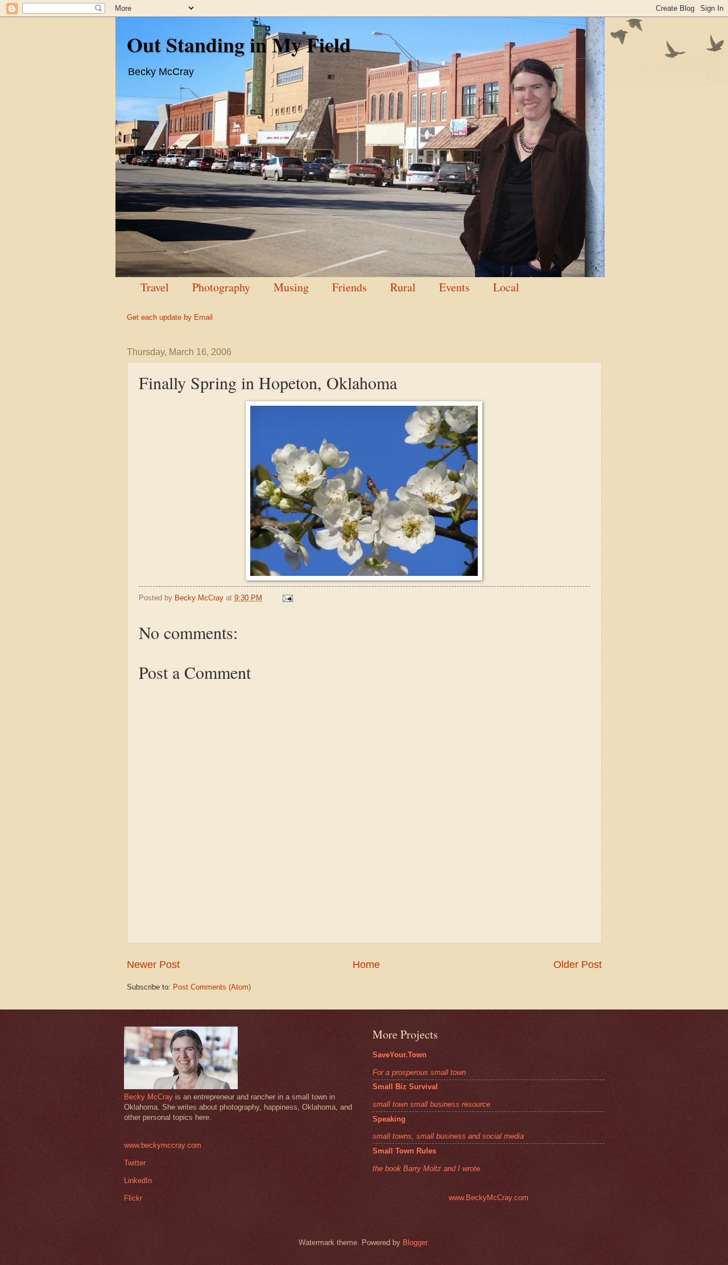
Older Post (577, 964)
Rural (403, 287)
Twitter (135, 1163)
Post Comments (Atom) (212, 987)
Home (366, 964)
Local (506, 287)
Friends (349, 287)
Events (454, 287)
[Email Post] (287, 598)
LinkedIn (138, 1180)
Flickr (133, 1198)
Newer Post (153, 964)
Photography (221, 287)
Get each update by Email (170, 317)
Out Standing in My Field (239, 44)
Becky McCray (148, 1097)
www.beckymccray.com (162, 1145)
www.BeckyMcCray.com (488, 1197)
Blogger (415, 1242)
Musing (291, 287)
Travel (154, 287)
